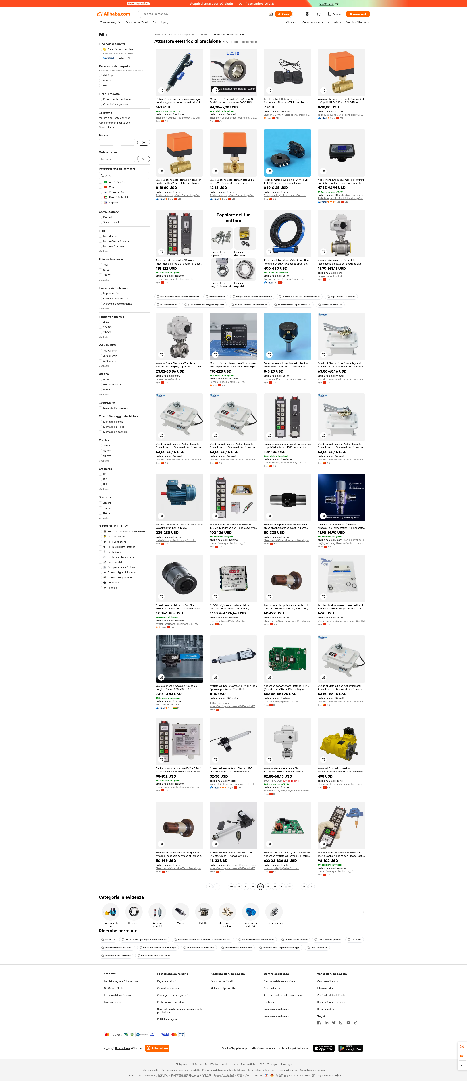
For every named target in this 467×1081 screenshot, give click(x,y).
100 (304, 886)
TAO (262, 1064)
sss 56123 (110, 939)
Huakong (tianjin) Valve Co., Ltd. (227, 620)
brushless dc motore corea (119, 947)
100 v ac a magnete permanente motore (146, 939)
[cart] (319, 14)
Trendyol (272, 1064)
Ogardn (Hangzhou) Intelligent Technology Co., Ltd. (341, 378)
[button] (271, 14)
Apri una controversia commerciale (284, 995)
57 (282, 886)
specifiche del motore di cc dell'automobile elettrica (204, 939)
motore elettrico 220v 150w (155, 955)
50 (231, 886)
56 (275, 886)
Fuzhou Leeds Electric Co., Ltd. (227, 381)
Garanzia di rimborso (168, 988)
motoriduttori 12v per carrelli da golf (281, 947)
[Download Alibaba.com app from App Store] (324, 1048)
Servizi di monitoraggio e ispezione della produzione (179, 1010)
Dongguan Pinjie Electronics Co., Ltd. (285, 195)
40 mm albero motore (296, 939)
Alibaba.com (301, 1048)
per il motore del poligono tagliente (206, 304)
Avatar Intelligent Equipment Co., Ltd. (177, 623)
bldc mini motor (217, 296)
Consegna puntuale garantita (173, 995)
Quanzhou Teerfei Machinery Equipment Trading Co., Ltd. (341, 784)
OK (143, 142)
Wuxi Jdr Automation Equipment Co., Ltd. (233, 784)
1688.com (196, 1064)
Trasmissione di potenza (181, 34)
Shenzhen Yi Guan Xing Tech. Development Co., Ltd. (287, 540)
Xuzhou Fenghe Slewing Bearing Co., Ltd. (287, 279)
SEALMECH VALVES (167, 704)
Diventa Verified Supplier (331, 1002)
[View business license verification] (266, 1075)
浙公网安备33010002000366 (293, 1075)
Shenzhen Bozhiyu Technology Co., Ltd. (178, 117)
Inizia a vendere (326, 988)
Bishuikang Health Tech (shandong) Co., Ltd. (341, 198)
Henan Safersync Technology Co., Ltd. (177, 279)
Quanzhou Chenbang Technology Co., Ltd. (341, 620)
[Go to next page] (311, 886)
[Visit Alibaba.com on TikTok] (356, 1022)
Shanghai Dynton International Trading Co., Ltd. (287, 114)
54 (260, 886)
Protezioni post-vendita (170, 1002)
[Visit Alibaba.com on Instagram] (341, 1022)
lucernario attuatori (332, 304)
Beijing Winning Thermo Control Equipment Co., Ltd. (341, 543)
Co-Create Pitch (113, 988)
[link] (462, 1046)
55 (268, 886)
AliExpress (181, 1064)
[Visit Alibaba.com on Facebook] (319, 1022)
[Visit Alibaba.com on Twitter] (334, 1022)
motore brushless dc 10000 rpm (159, 947)
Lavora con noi (112, 1002)
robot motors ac (319, 947)
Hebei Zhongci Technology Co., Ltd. (176, 540)
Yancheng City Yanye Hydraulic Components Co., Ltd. (287, 790)
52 (246, 886)
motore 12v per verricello (118, 955)
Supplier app (239, 1048)
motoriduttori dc (168, 304)
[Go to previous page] (209, 886)
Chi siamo (110, 973)
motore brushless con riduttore (258, 939)
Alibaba (158, 34)
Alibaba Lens (122, 1048)
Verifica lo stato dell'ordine (332, 995)
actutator (356, 939)
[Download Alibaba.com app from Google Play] (350, 1048)
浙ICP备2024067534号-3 (326, 1075)
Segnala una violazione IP (278, 1008)
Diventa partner (326, 1008)
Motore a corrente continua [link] (229, 34)
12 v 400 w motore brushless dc (251, 304)
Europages (286, 1064)
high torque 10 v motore (343, 296)
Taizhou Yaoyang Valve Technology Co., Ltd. (341, 114)
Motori (204, 34)
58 (289, 886)
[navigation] (124, 461)
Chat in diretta (272, 988)
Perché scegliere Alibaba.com (121, 981)
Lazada (234, 1064)
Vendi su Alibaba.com (329, 981)
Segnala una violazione (276, 1015)
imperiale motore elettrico (200, 947)
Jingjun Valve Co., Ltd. (330, 276)
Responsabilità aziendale (118, 995)
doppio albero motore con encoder (254, 296)
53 (253, 886)
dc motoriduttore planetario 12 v (294, 304)
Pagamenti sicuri (166, 981)
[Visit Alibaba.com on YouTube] (348, 1022)
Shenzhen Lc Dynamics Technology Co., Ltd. (233, 117)
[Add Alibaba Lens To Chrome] (157, 1048)
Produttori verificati (222, 981)
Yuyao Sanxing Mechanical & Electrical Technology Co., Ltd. (233, 706)
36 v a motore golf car (329, 939)
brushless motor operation (238, 947)
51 (239, 886)
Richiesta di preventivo (223, 988)
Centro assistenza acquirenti (280, 981)
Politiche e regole (167, 1019)
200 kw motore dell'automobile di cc (301, 296)
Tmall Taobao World (216, 1064)
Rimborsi (269, 1002)
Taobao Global (248, 1064)
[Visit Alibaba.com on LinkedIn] (326, 1022)
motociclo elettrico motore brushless (179, 296)
